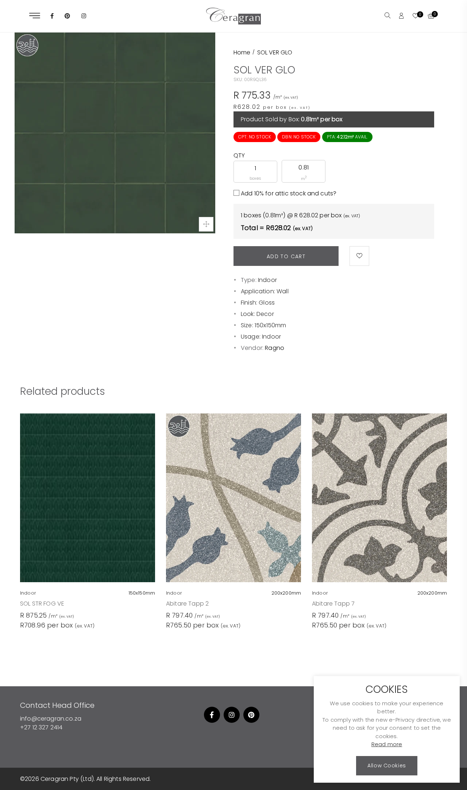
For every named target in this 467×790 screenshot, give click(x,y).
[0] (415, 16)
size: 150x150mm (263, 325)
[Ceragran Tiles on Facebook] (52, 16)
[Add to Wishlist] (359, 256)
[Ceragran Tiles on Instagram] (83, 16)
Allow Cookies (386, 765)
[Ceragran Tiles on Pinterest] (67, 16)
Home (242, 52)
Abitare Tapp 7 (333, 603)
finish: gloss (258, 302)
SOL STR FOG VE (42, 603)
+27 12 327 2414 (41, 727)
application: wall (265, 291)
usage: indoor (261, 336)
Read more (386, 744)
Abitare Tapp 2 (187, 603)
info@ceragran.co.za (50, 718)
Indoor (267, 280)
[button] (387, 16)
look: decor (257, 314)
